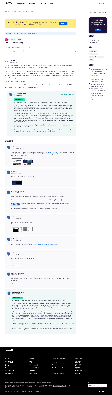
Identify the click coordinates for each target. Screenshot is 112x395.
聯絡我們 (38, 391)
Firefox (19, 11)
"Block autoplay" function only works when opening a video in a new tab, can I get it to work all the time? (99, 73)
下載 (30, 362)
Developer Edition (58, 362)
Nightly (54, 371)
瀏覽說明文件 (21, 3)
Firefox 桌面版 (33, 365)
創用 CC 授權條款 (58, 386)
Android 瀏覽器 (34, 368)
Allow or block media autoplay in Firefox (97, 94)
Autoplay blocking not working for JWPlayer (98, 85)
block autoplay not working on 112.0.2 (97, 80)
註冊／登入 (102, 3)
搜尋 (105, 12)
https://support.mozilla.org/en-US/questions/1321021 (41, 244)
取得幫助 (77, 374)
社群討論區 (32, 3)
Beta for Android (57, 368)
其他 (14, 51)
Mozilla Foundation (44, 382)
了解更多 (63, 23)
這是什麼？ (78, 365)
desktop (101, 56)
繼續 (98, 30)
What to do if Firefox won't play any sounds (98, 90)
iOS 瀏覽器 (32, 371)
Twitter (7, 368)
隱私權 (24, 391)
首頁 (6, 11)
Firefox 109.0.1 (93, 54)
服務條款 (17, 391)
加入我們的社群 (9, 371)
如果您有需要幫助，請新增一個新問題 (27, 33)
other (91, 59)
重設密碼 (77, 368)
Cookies (30, 391)
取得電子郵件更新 (94, 40)
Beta (53, 365)
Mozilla (9, 350)
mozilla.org (8, 391)
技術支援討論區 (12, 11)
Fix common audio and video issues (98, 99)
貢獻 (51, 3)
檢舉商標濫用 (9, 362)
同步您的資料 (79, 371)
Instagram (106, 391)
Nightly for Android (58, 374)
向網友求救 (43, 3)
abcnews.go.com (34, 68)
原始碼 (7, 365)
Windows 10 (93, 56)
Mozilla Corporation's (15, 382)
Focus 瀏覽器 (33, 374)
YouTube (103, 391)
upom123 (13, 60)
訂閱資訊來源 (93, 42)
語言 (89, 382)
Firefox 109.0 (93, 51)
